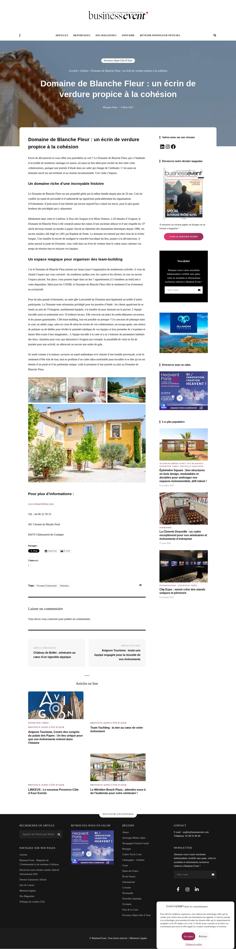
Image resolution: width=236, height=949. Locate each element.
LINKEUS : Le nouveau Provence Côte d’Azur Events (53, 791)
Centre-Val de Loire (132, 854)
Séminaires (64, 586)
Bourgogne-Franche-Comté (135, 843)
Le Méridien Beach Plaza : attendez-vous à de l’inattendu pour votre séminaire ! (118, 791)
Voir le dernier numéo (183, 237)
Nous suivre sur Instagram (118, 814)
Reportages (81, 35)
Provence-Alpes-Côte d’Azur (136, 915)
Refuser (203, 936)
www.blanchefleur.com (41, 503)
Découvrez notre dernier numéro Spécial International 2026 (39, 872)
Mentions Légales (138, 938)
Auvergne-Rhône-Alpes (172, 463)
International (167, 585)
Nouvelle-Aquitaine (192, 466)
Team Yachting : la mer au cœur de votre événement (116, 729)
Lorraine (126, 887)
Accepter (188, 936)
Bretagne (126, 849)
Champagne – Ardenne (133, 860)
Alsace (125, 832)
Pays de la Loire (130, 909)
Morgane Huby (110, 107)
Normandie (165, 528)
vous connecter (49, 619)
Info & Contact (27, 885)
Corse (125, 865)
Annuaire (128, 35)
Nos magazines (106, 35)
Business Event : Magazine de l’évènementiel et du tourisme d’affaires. (39, 862)
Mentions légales (28, 890)
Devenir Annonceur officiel (160, 35)
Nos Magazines (27, 896)
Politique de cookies (194, 944)
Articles (61, 35)
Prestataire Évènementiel (46, 586)
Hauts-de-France (130, 871)
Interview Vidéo (38, 723)
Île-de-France (195, 463)
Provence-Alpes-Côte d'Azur (118, 60)
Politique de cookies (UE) (32, 901)
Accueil (73, 70)
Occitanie (126, 904)
